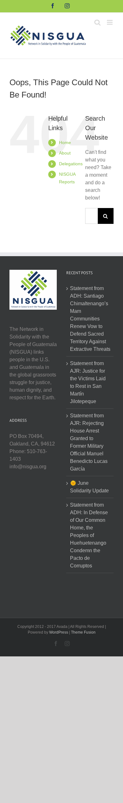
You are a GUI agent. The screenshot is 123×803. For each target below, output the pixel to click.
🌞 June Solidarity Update (89, 486)
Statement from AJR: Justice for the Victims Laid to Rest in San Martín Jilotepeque (88, 382)
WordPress (58, 632)
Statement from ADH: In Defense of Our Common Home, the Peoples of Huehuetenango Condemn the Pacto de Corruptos (89, 535)
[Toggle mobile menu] (110, 22)
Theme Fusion (83, 632)
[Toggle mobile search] (97, 22)
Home (65, 142)
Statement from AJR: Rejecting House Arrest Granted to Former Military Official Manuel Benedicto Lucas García (89, 442)
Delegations (71, 163)
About (65, 152)
